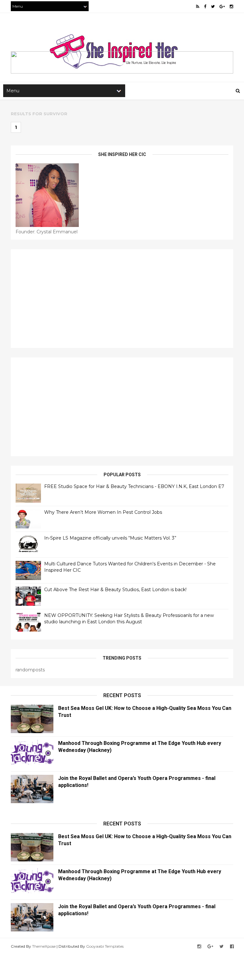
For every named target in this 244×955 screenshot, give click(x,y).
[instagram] (231, 6)
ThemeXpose (44, 946)
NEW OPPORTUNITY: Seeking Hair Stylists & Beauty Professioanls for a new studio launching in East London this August (129, 618)
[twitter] (213, 6)
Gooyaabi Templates (105, 946)
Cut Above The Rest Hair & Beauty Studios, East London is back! (115, 589)
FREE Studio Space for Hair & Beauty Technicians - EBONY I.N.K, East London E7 (134, 486)
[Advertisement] (122, 298)
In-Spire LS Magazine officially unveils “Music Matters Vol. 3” (110, 538)
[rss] (197, 6)
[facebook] (205, 6)
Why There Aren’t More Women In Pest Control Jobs (103, 512)
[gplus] (222, 6)
